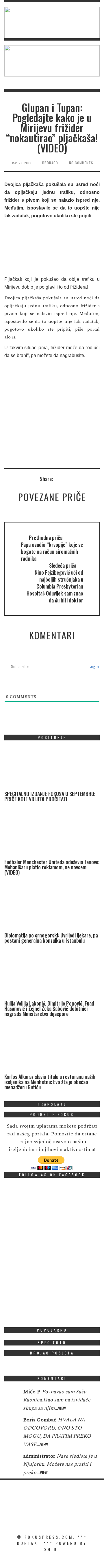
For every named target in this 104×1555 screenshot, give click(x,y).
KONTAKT (29, 1543)
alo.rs (9, 337)
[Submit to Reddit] (88, 478)
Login (93, 667)
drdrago (50, 162)
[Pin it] (80, 478)
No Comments (81, 162)
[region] (52, 22)
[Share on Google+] (73, 478)
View (62, 1408)
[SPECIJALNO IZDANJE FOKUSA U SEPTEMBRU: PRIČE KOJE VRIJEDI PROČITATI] (47, 768)
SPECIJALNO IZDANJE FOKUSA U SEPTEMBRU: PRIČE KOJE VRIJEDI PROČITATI (49, 796)
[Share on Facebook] (57, 478)
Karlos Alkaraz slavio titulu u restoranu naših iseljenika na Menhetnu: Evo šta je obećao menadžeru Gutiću (49, 1082)
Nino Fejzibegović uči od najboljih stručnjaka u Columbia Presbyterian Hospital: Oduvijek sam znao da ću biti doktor (55, 586)
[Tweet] (65, 478)
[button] (52, 22)
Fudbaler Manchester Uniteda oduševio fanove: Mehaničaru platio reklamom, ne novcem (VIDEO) (51, 867)
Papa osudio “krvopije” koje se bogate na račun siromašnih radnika (52, 551)
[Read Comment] (10, 1395)
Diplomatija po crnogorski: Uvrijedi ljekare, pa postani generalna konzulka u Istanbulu (51, 937)
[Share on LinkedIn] (96, 478)
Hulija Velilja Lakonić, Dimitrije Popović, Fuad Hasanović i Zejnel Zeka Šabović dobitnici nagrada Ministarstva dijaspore (49, 1008)
